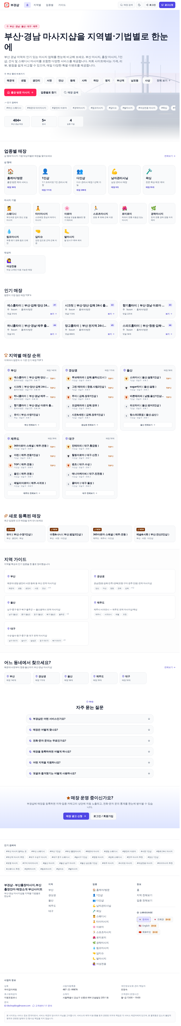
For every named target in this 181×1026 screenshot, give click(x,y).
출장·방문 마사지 (20, 92)
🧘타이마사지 (101, 921)
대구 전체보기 (88, 493)
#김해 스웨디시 (115, 857)
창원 (112, 588)
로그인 (152, 4)
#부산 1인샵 (55, 851)
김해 (127, 588)
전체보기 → (169, 156)
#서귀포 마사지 (125, 863)
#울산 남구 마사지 (67, 863)
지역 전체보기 (144, 895)
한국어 (144, 919)
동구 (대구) (44, 640)
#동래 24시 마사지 (164, 851)
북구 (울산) (50, 614)
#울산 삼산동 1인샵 (88, 863)
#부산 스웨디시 (14, 107)
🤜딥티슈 (98, 953)
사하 (84, 80)
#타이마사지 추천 (165, 863)
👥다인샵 (98, 900)
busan (14, 309)
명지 (107, 80)
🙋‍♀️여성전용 (99, 963)
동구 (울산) (38, 614)
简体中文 (148, 932)
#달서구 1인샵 (81, 857)
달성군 (33, 640)
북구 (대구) (56, 640)
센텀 (23, 80)
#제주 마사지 (108, 863)
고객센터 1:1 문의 (43, 1005)
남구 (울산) (13, 614)
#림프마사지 (97, 107)
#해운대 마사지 (92, 851)
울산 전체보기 (146, 424)
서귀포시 (108, 614)
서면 (49, 80)
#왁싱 (164, 107)
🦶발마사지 (99, 958)
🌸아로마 (98, 926)
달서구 (24, 640)
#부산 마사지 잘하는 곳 (16, 851)
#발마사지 (128, 107)
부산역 (120, 80)
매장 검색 (73, 92)
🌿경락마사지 (101, 942)
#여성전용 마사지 (147, 107)
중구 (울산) (25, 614)
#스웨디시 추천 (13, 869)
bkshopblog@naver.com (18, 1005)
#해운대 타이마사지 (36, 107)
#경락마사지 (79, 107)
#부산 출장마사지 (73, 851)
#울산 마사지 (48, 863)
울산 (129, 370)
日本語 (162, 919)
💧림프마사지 (101, 948)
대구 (71, 439)
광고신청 (169, 4)
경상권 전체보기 (88, 424)
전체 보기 (162, 80)
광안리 (36, 80)
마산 (104, 588)
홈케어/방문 (27, 309)
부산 (13, 370)
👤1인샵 (98, 895)
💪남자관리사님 (102, 905)
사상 (147, 80)
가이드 (62, 5)
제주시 (98, 614)
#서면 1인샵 (146, 851)
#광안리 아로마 (59, 107)
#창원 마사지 (98, 857)
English (147, 925)
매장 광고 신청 (74, 816)
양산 (97, 588)
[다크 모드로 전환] (139, 5)
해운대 (10, 80)
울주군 (61, 614)
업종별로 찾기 (48, 92)
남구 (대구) (13, 640)
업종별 (49, 5)
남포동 (134, 80)
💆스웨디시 (99, 916)
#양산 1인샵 (153, 857)
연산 (61, 80)
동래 (72, 80)
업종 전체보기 (144, 900)
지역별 (37, 5)
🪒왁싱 (97, 911)
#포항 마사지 (12, 863)
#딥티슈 (113, 107)
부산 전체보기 (30, 424)
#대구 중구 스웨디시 (61, 857)
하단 (96, 80)
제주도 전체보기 (30, 493)
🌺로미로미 (99, 937)
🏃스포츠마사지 (102, 932)
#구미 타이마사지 (30, 863)
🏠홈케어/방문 (101, 889)
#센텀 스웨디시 (111, 851)
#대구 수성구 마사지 (38, 857)
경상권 (73, 370)
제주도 (15, 439)
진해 (119, 588)
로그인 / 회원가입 (103, 816)
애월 (117, 614)
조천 (125, 614)
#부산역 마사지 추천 (15, 857)
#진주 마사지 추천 (135, 857)
